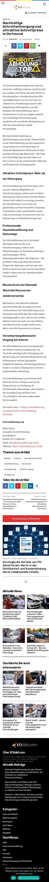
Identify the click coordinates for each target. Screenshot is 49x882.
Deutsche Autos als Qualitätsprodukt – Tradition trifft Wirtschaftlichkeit (12, 615)
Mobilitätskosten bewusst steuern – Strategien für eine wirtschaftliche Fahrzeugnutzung (12, 692)
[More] (39, 46)
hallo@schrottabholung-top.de (24, 442)
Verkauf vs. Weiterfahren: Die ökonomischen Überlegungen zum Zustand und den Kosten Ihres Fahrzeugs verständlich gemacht (24, 797)
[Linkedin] (30, 486)
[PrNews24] (4, 39)
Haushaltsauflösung (11, 464)
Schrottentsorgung (26, 469)
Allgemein (6, 19)
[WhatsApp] (33, 46)
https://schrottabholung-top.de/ (27, 446)
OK (13, 878)
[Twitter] (20, 46)
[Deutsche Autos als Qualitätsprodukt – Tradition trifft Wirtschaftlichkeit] (14, 601)
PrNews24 (13, 39)
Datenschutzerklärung (28, 878)
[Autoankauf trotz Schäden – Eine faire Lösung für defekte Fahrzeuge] (14, 635)
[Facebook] (14, 46)
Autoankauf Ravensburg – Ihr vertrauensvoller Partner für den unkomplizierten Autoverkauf (13, 503)
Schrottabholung (10, 469)
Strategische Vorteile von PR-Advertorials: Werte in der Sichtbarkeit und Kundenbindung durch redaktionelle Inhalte (24, 567)
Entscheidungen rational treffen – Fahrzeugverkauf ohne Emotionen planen (35, 616)
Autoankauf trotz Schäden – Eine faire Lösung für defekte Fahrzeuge (12, 649)
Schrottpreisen (9, 475)
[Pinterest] (26, 46)
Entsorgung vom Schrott (33, 458)
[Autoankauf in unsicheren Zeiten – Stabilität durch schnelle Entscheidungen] (13, 711)
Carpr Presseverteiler (19, 558)
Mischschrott (26, 464)
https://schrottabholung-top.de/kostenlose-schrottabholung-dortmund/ (24, 411)
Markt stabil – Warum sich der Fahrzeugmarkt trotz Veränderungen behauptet (36, 725)
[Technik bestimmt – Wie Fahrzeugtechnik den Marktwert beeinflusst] (36, 678)
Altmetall (7, 458)
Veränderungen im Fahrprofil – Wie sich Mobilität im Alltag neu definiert (37, 649)
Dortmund (17, 458)
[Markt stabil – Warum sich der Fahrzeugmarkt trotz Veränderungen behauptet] (36, 711)
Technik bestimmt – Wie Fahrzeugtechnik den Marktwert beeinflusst (36, 690)
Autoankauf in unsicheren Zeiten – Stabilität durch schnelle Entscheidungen (12, 725)
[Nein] (45, 873)
